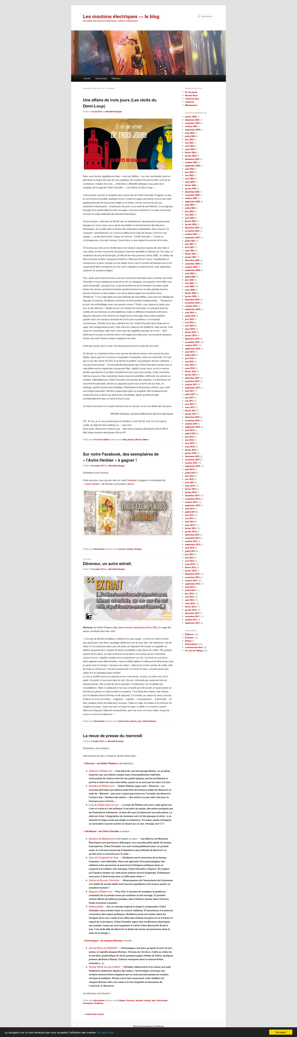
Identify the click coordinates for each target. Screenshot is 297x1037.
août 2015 (189, 469)
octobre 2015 (191, 462)
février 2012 (190, 606)
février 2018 (190, 371)
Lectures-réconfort (193, 647)
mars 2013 (190, 564)
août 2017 (189, 390)
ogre (140, 721)
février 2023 (190, 185)
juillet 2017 (190, 394)
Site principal (101, 78)
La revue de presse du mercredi (112, 735)
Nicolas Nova (191, 95)
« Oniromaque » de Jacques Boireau (102, 940)
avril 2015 (189, 482)
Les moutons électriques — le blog (121, 16)
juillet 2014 (190, 511)
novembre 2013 (192, 537)
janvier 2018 (190, 374)
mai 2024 (189, 142)
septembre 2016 (192, 426)
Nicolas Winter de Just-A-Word (104, 966)
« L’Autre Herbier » (92, 483)
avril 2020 (189, 286)
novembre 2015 (192, 459)
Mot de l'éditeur (142, 439)
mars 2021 (190, 250)
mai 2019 (189, 322)
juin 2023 (189, 172)
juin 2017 (189, 397)
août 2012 (189, 586)
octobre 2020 (191, 266)
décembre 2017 (192, 377)
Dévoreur (130, 1000)
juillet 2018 (190, 355)
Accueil (87, 78)
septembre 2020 (192, 270)
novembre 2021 (192, 230)
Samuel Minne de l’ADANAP (103, 947)
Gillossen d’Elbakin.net (100, 770)
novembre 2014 (192, 498)
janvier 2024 (190, 155)
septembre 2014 (192, 505)
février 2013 (190, 567)
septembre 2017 (192, 387)
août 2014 (189, 508)
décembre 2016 (192, 417)
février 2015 (190, 488)
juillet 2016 (190, 433)
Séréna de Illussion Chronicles (104, 880)
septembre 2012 (192, 583)
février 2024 (190, 152)
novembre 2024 (192, 123)
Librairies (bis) (192, 98)
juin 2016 (189, 436)
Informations (99, 549)
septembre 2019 (192, 309)
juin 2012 (189, 593)
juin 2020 (189, 279)
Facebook (132, 480)
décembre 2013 (192, 534)
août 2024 (189, 132)
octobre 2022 (191, 198)
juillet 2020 (190, 276)
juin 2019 (189, 319)
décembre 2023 (192, 159)
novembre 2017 (192, 381)
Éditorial (189, 634)
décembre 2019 (192, 299)
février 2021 (190, 253)
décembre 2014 (192, 495)
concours (121, 549)
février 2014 (190, 528)
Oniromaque (162, 1000)
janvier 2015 (190, 492)
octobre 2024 (191, 126)
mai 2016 (189, 439)
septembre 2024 (192, 129)
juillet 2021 (190, 240)
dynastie (139, 1000)
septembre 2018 (192, 348)
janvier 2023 (190, 188)
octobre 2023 (191, 162)
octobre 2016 (191, 423)
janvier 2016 (190, 453)
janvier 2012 (190, 609)
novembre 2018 (192, 342)
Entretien (189, 637)
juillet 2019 (190, 315)
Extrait (188, 640)
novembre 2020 (192, 263)
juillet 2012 (190, 590)
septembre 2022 (192, 201)
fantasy (131, 439)
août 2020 (189, 273)
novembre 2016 (192, 420)
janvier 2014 (190, 531)
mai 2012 (189, 596)
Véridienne (98, 1003)
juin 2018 (189, 358)
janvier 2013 (190, 570)
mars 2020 (190, 289)
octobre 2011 (191, 619)
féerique (138, 549)
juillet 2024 (190, 136)
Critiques (121, 1000)
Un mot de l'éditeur (101, 439)
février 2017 (190, 410)
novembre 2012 (192, 577)
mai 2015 (189, 479)
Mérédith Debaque (114, 111)
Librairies (189, 101)
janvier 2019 (190, 335)
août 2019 (189, 312)
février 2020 (190, 292)
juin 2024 (189, 139)
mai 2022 (189, 214)
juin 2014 (189, 515)
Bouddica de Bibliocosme (101, 785)
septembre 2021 (192, 237)
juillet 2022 (190, 207)
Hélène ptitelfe (96, 906)
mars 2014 (190, 524)
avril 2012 (189, 599)
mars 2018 (190, 368)
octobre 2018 (191, 345)
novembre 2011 (192, 616)
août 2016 (189, 430)
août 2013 (189, 547)
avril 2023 (189, 178)
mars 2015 (190, 485)
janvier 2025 (190, 116)
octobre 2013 (191, 541)
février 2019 (190, 332)
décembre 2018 (192, 338)
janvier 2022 (190, 224)
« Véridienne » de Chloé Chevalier (101, 831)
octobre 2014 (191, 502)
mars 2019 (190, 328)
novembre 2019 (192, 302)
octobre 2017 (191, 384)
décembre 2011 (192, 613)
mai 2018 (189, 361)
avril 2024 (189, 145)
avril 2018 (189, 364)
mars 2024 (190, 149)
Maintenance (191, 105)
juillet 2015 (190, 472)
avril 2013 (189, 560)
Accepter (281, 1032)
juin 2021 (189, 243)
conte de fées (123, 721)
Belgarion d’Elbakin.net (100, 891)
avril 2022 (189, 217)
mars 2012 (190, 603)
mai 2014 (189, 518)
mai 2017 (189, 400)
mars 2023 (190, 181)
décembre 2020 (192, 260)
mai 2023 (189, 175)
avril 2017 (189, 404)
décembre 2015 (192, 456)
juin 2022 (189, 211)
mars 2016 (190, 446)
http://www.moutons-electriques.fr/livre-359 (134, 627)
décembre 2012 (192, 573)
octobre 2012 (191, 580)
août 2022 (189, 204)
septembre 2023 (192, 165)
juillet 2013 (190, 551)
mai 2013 (189, 557)
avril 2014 (189, 521)
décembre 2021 (192, 227)
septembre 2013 (192, 544)
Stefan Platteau (149, 721)
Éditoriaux (116, 78)
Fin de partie (191, 92)
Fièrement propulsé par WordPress (148, 1026)
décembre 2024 (192, 119)
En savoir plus (105, 1032)
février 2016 (190, 449)
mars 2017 (190, 407)
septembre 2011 (192, 622)
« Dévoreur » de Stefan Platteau (100, 763)
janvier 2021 (190, 256)
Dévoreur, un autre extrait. (107, 563)
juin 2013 (189, 554)
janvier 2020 (190, 296)
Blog (125, 439)
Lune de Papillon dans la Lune (104, 804)
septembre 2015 (192, 466)
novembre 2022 (192, 194)
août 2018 (189, 351)
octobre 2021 (191, 234)
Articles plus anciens (93, 1014)
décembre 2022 (192, 191)
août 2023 (189, 168)
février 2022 (190, 221)
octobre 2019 (191, 305)
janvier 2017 (190, 413)
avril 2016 (189, 443)
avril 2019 (189, 325)
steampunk (88, 1003)
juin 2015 (189, 475)
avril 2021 (189, 247)
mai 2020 (189, 283)
